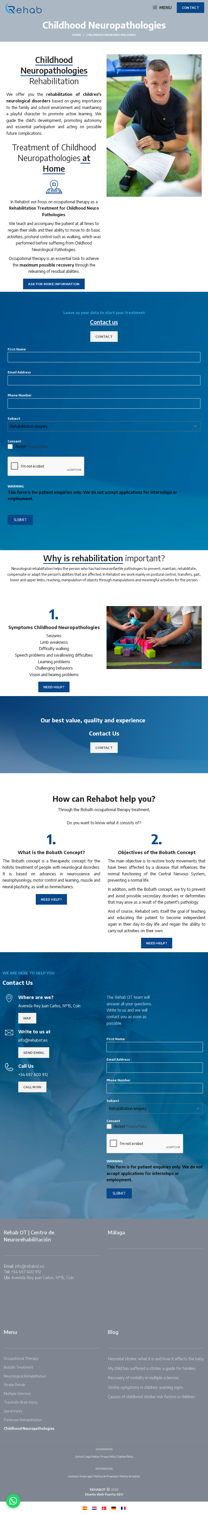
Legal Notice (92, 1456)
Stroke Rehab (14, 1385)
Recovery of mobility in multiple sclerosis (143, 1377)
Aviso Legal (86, 1476)
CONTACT (190, 8)
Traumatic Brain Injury (21, 1402)
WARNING (16, 486)
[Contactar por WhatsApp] (13, 1501)
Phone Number (20, 395)
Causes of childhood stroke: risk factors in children (151, 1396)
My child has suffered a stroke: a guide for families (152, 1368)
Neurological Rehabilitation (25, 1376)
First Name (18, 349)
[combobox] (104, 426)
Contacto (73, 1476)
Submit (20, 520)
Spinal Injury (13, 1411)
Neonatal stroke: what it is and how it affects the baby (156, 1358)
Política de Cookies (130, 1476)
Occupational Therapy (21, 1358)
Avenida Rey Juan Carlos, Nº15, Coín (42, 1277)
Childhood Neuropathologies (29, 1428)
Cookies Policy (125, 1456)
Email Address (20, 372)
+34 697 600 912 (26, 1271)
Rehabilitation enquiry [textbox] (28, 426)
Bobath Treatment (18, 1367)
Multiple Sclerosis (17, 1393)
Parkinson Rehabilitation (23, 1420)
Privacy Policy (37, 446)
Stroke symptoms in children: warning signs (145, 1387)
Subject (14, 418)
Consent (15, 441)
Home (76, 34)
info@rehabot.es (29, 1266)
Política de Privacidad (106, 1476)
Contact (79, 1456)
